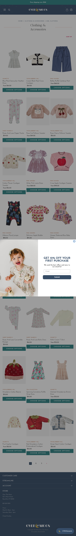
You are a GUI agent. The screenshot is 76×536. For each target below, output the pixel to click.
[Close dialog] (74, 241)
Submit (57, 277)
